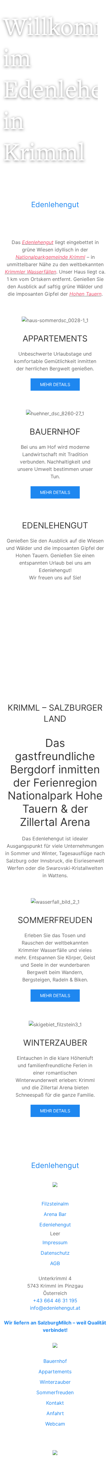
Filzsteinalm (55, 1204)
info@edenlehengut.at (55, 1308)
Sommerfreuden (55, 1392)
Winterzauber (55, 1382)
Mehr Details (55, 384)
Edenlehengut (55, 204)
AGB (55, 1263)
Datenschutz (55, 1253)
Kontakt (55, 1403)
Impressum (55, 1242)
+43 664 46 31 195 (55, 1300)
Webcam (55, 1424)
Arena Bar (55, 1214)
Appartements (55, 1371)
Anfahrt (55, 1413)
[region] (49, 96)
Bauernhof (55, 1361)
